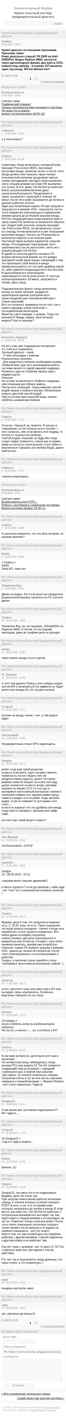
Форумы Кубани (51, 1407)
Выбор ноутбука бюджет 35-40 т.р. (24, 508)
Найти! (58, 23)
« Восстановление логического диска (26, 1393)
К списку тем (9, 75)
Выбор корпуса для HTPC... (20, 501)
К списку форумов (53, 81)
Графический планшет (16, 104)
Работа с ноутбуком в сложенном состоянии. (31, 505)
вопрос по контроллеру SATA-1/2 (23, 113)
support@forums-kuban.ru (43, 1410)
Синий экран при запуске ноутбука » (40, 1398)
